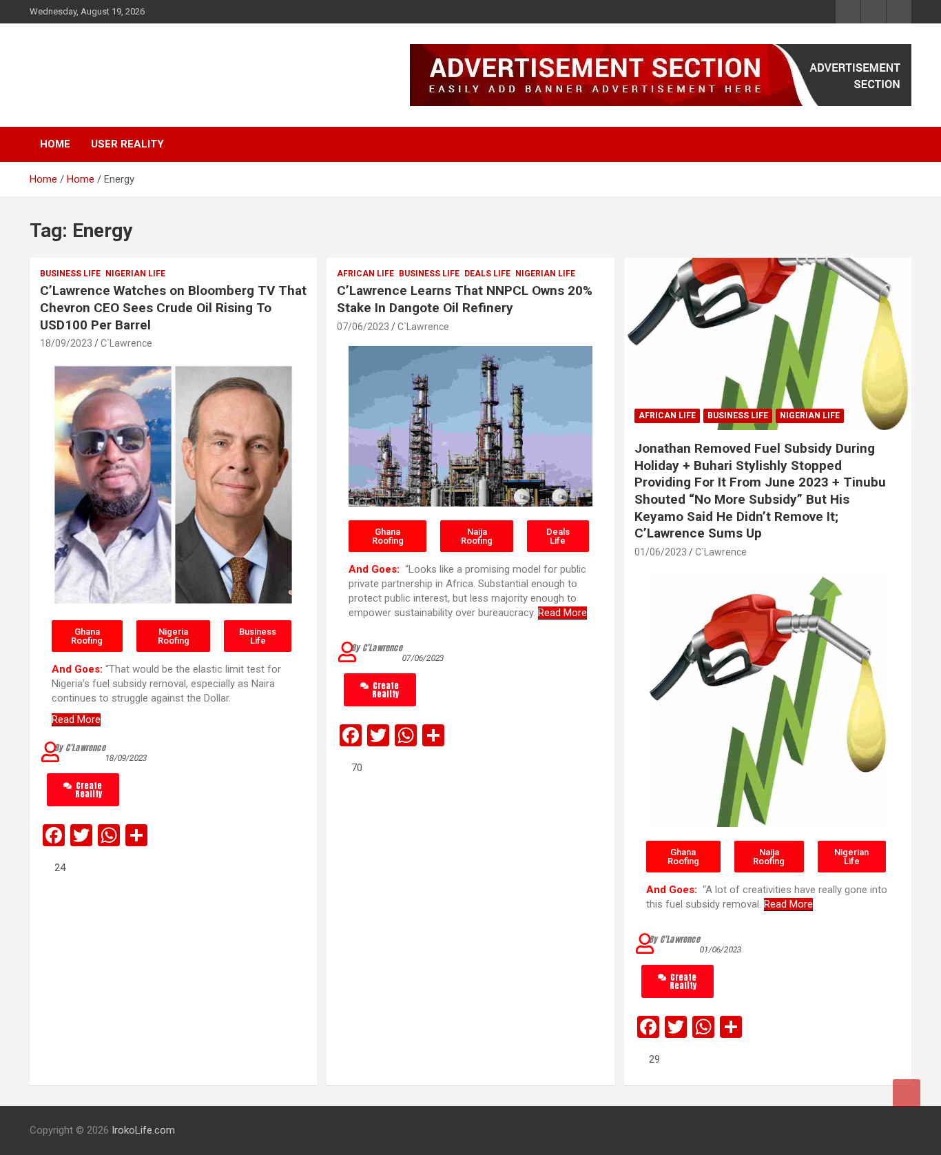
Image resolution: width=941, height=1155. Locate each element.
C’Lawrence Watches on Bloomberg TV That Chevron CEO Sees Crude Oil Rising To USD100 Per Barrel (173, 307)
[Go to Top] (906, 1093)
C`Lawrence (126, 343)
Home (55, 144)
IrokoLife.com (115, 68)
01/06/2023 (660, 552)
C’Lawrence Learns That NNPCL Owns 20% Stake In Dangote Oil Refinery (464, 299)
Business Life (70, 273)
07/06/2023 (363, 326)
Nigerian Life (135, 273)
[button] (87, 636)
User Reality (127, 144)
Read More (76, 719)
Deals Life (487, 273)
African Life (365, 273)
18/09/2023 (66, 343)
